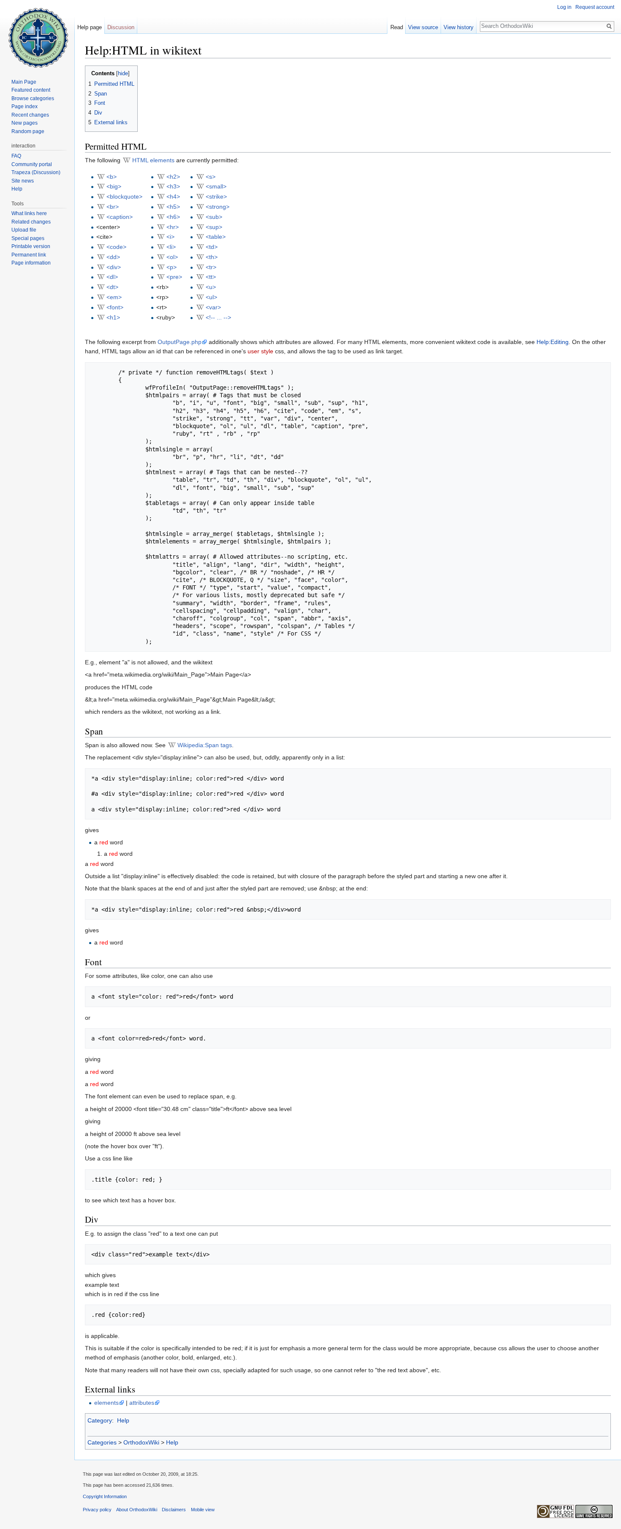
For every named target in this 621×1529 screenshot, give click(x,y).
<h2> (173, 176)
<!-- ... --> (218, 317)
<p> (171, 267)
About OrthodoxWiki (136, 1509)
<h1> (113, 317)
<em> (114, 297)
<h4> (173, 196)
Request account (594, 7)
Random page (27, 131)
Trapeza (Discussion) (35, 172)
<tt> (211, 276)
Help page (89, 27)
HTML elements (153, 160)
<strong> (217, 206)
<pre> (174, 276)
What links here (29, 213)
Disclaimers (174, 1509)
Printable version (30, 246)
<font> (114, 307)
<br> (112, 206)
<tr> (211, 267)
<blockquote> (124, 196)
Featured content (30, 90)
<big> (113, 186)
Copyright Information (105, 1496)
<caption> (119, 216)
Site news (22, 181)
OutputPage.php (180, 342)
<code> (116, 246)
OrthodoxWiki (141, 1442)
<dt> (112, 287)
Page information (31, 263)
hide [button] (123, 73)
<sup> (214, 227)
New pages (24, 123)
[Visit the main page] (37, 34)
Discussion (120, 27)
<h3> (173, 186)
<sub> (214, 216)
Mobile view (203, 1509)
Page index (24, 106)
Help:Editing (553, 342)
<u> (211, 287)
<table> (216, 236)
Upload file (23, 230)
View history (459, 27)
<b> (111, 176)
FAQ (16, 156)
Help (123, 1420)
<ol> (172, 257)
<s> (210, 176)
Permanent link (28, 255)
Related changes (31, 222)
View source (423, 27)
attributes (141, 1402)
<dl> (112, 276)
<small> (216, 186)
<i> (170, 236)
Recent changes (30, 115)
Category (99, 1420)
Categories (102, 1442)
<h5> (173, 206)
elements (106, 1402)
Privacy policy (97, 1509)
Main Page (23, 82)
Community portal (31, 164)
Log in (564, 7)
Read (396, 27)
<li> (171, 246)
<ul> (211, 297)
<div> (113, 267)
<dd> (113, 257)
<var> (213, 307)
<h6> (173, 216)
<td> (212, 246)
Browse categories (32, 98)
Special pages (27, 238)
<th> (212, 257)
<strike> (216, 196)
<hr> (172, 227)
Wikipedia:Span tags (204, 745)
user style (260, 351)
